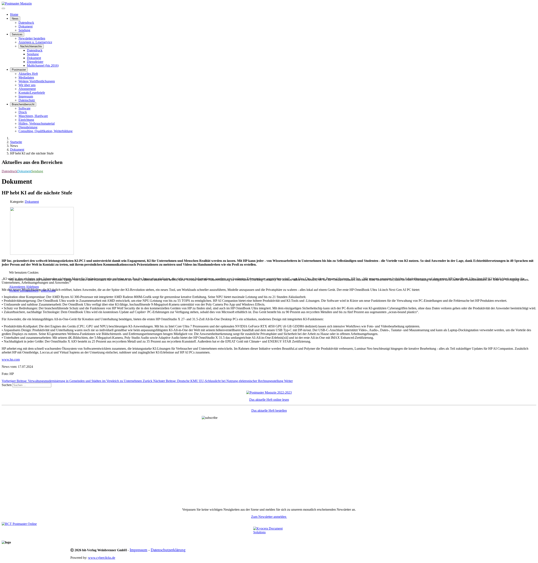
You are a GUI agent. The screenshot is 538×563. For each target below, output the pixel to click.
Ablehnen (32, 287)
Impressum (48, 290)
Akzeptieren (17, 287)
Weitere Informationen (24, 290)
